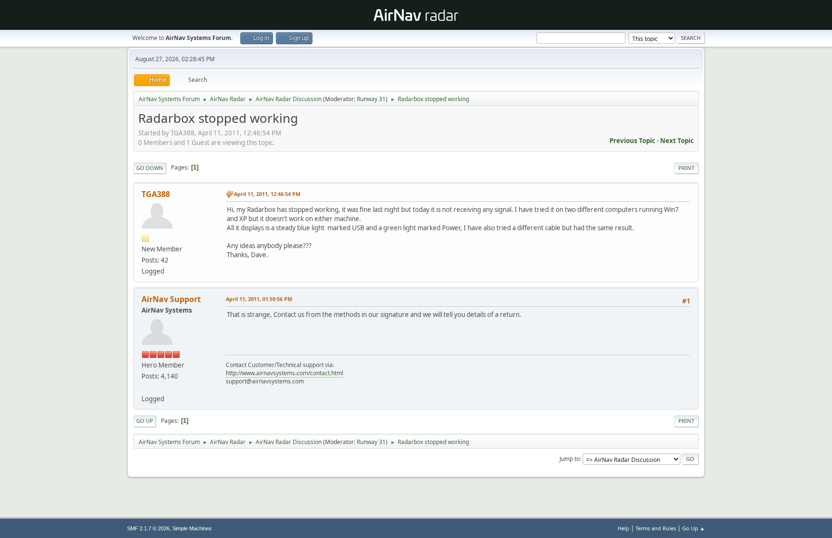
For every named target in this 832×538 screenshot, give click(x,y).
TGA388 (156, 194)
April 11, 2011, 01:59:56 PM (259, 298)
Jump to (569, 459)
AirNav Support (171, 299)
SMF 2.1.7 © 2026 (148, 528)
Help (623, 528)
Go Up (144, 420)
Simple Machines (192, 528)
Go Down (149, 167)
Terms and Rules (656, 528)
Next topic (677, 140)
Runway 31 (371, 99)
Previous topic (632, 140)
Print (686, 167)
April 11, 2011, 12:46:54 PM (267, 193)
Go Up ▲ (693, 528)
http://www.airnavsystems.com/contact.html (284, 373)
